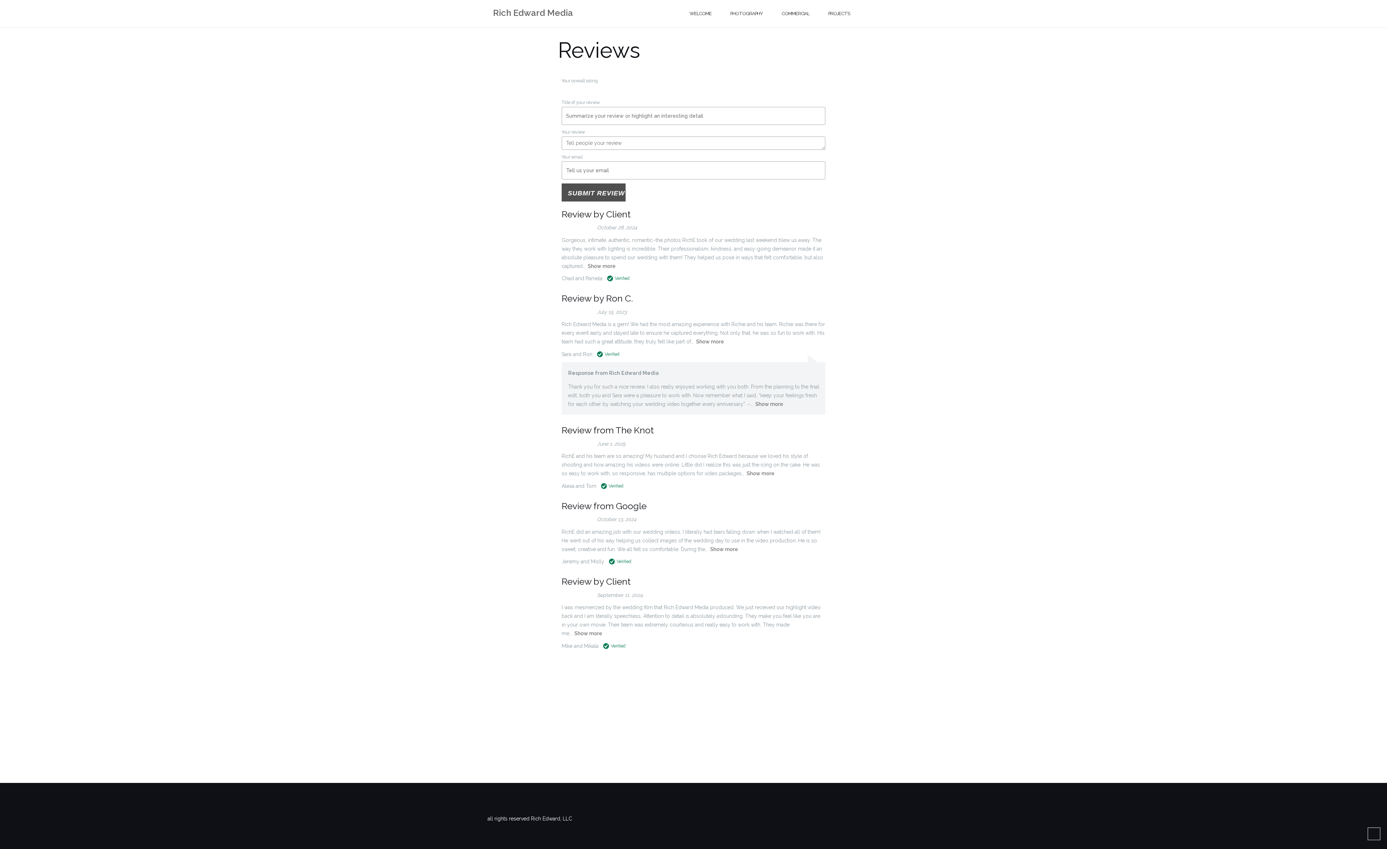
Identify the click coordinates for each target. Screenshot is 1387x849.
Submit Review (596, 193)
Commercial (795, 13)
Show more (601, 266)
